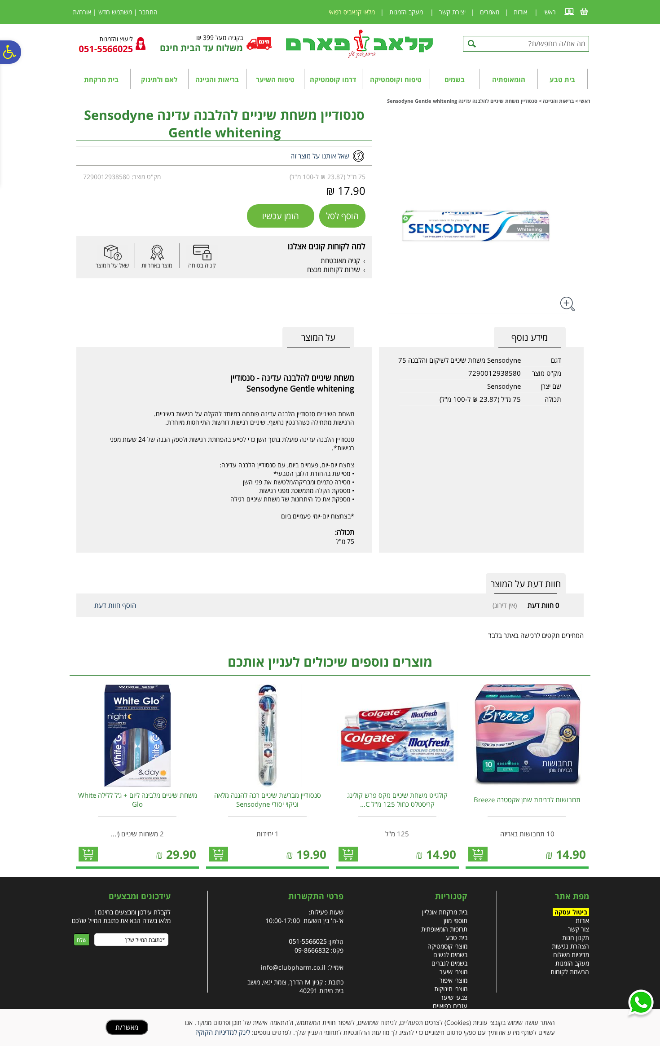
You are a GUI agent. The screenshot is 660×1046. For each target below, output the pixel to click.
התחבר (148, 12)
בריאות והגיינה (217, 79)
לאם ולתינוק (159, 79)
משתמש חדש (115, 12)
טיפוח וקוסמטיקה (396, 79)
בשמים (454, 79)
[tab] (318, 337)
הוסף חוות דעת (115, 605)
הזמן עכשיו (280, 216)
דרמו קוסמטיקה (333, 79)
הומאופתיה (508, 79)
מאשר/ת (126, 1027)
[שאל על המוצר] (112, 252)
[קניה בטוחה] (202, 252)
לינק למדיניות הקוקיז (223, 1032)
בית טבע (562, 79)
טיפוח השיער (275, 79)
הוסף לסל (342, 216)
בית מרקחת (101, 79)
